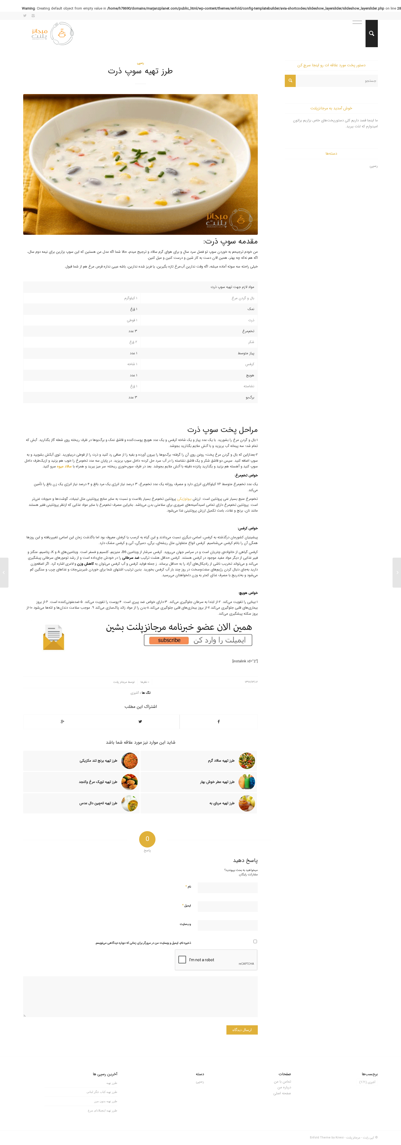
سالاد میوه (64, 466)
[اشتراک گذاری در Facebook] (219, 722)
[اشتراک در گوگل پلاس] (62, 722)
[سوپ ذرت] (140, 164)
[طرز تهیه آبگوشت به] (397, 573)
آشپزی (135, 692)
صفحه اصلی (282, 1093)
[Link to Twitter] (25, 16)
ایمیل (186, 905)
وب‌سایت (185, 924)
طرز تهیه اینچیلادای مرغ (102, 1110)
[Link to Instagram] (33, 16)
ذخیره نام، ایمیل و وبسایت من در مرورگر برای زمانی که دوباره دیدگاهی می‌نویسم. (143, 943)
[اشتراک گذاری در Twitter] (140, 722)
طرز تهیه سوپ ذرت (140, 71)
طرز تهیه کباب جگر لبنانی (101, 1092)
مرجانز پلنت (120, 682)
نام (188, 886)
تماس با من (282, 1081)
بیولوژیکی (184, 499)
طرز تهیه (111, 1083)
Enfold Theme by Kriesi (327, 1137)
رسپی (140, 63)
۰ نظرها (144, 682)
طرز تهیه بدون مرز (105, 1101)
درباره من (284, 1087)
